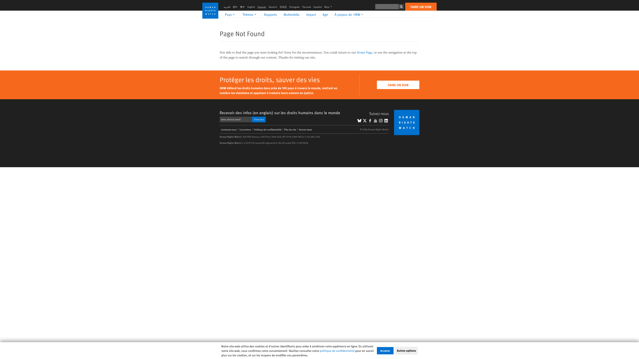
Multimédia (292, 14)
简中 (235, 6)
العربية (227, 6)
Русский (306, 6)
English (251, 6)
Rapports (270, 14)
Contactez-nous (229, 129)
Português (294, 6)
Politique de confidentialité (267, 129)
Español (318, 6)
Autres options (406, 350)
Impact (311, 14)
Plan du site (290, 129)
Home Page (364, 52)
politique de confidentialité (337, 351)
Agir (325, 14)
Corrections (245, 129)
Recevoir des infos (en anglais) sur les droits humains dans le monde (280, 112)
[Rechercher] (401, 6)
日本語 (283, 6)
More (329, 6)
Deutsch (273, 6)
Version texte (305, 129)
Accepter (385, 351)
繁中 (242, 6)
